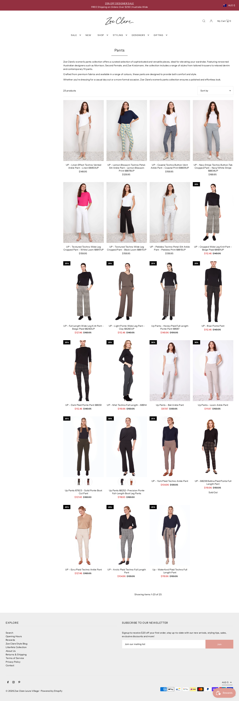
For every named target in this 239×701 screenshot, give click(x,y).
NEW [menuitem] (88, 35)
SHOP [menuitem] (101, 35)
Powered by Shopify (51, 690)
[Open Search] (204, 20)
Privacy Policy (13, 661)
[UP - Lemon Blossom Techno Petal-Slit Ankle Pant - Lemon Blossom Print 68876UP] (126, 130)
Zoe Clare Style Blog (16, 643)
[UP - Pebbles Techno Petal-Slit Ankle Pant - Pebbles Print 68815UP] (170, 212)
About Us (11, 651)
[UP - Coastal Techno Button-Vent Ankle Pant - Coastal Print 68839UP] (170, 130)
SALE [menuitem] (74, 35)
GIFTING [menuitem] (158, 35)
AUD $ (231, 5)
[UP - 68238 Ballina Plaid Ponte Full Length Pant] (213, 446)
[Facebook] (8, 682)
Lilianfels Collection (16, 647)
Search (9, 632)
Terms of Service (15, 658)
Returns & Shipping (16, 654)
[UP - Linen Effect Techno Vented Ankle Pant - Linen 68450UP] (83, 130)
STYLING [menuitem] (118, 35)
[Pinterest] (19, 682)
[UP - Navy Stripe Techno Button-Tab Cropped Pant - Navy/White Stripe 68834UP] (213, 130)
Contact (10, 665)
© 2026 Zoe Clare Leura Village (22, 690)
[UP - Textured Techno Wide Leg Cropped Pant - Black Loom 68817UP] (126, 212)
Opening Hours (14, 636)
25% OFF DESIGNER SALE (119, 3)
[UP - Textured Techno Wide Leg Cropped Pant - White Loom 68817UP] (83, 212)
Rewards (10, 639)
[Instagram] (13, 682)
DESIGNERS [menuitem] (138, 35)
